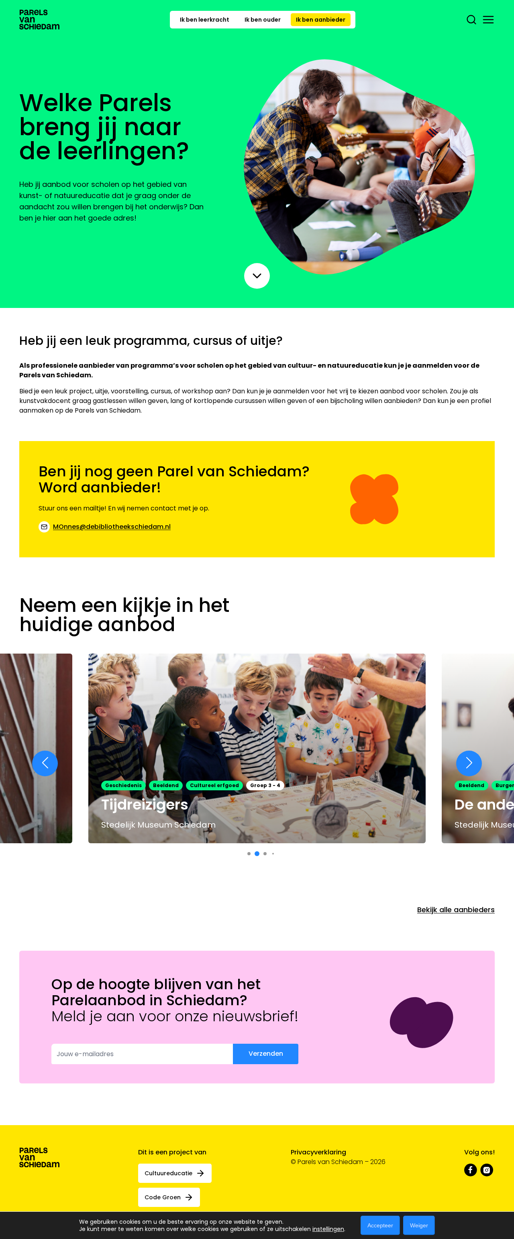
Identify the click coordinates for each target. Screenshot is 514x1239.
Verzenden (266, 1053)
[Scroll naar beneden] (257, 276)
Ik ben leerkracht (204, 20)
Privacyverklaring (318, 1152)
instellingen (328, 1229)
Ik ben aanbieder (320, 20)
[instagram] (486, 1170)
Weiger (419, 1225)
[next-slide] (469, 763)
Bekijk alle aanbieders (456, 910)
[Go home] (39, 20)
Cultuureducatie (168, 1173)
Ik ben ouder (263, 20)
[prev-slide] (45, 763)
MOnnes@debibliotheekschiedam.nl (112, 526)
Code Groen (163, 1197)
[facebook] (470, 1170)
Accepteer (380, 1225)
